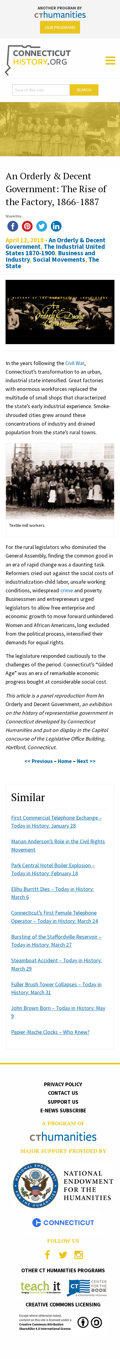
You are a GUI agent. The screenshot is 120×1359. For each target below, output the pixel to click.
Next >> (86, 761)
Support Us (63, 1102)
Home (65, 761)
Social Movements (59, 259)
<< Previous (38, 761)
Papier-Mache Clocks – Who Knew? (50, 1032)
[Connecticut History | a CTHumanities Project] (38, 60)
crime (66, 590)
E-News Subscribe (63, 1110)
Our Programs (60, 27)
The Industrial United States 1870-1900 (55, 249)
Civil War (74, 363)
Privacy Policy (63, 1084)
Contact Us (63, 1093)
